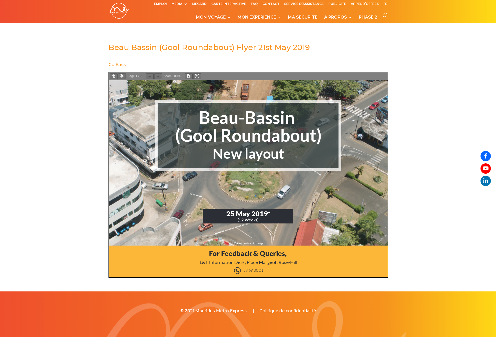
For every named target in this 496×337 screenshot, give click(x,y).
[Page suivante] (122, 76)
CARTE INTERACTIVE (228, 4)
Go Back (117, 64)
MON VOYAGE (211, 17)
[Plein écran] (197, 76)
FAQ (254, 4)
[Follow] (486, 168)
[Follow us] (486, 156)
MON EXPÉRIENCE (257, 17)
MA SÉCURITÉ (302, 17)
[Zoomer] (158, 76)
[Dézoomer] (150, 76)
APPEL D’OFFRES (365, 4)
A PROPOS (335, 17)
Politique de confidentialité (287, 310)
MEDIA (177, 4)
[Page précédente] (114, 76)
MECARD (199, 4)
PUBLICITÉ (337, 4)
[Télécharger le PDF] (189, 76)
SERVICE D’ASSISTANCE (304, 4)
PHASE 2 (368, 17)
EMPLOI (160, 4)
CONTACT (271, 4)
